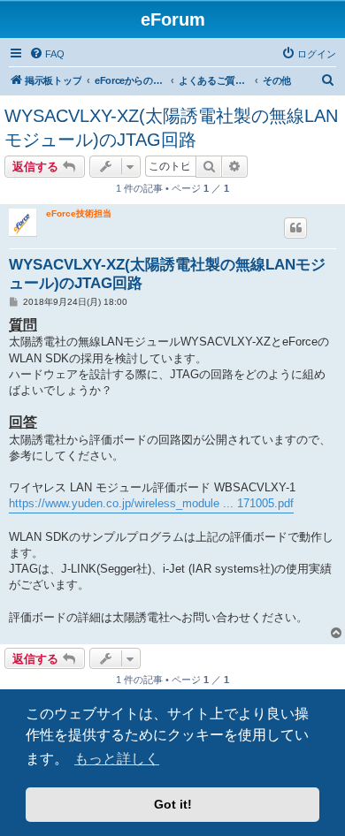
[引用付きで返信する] (295, 228)
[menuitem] (47, 54)
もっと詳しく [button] (116, 758)
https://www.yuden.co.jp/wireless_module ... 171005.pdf (151, 503)
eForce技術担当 (78, 213)
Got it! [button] (173, 804)
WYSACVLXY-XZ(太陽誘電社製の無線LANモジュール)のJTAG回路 (171, 127)
